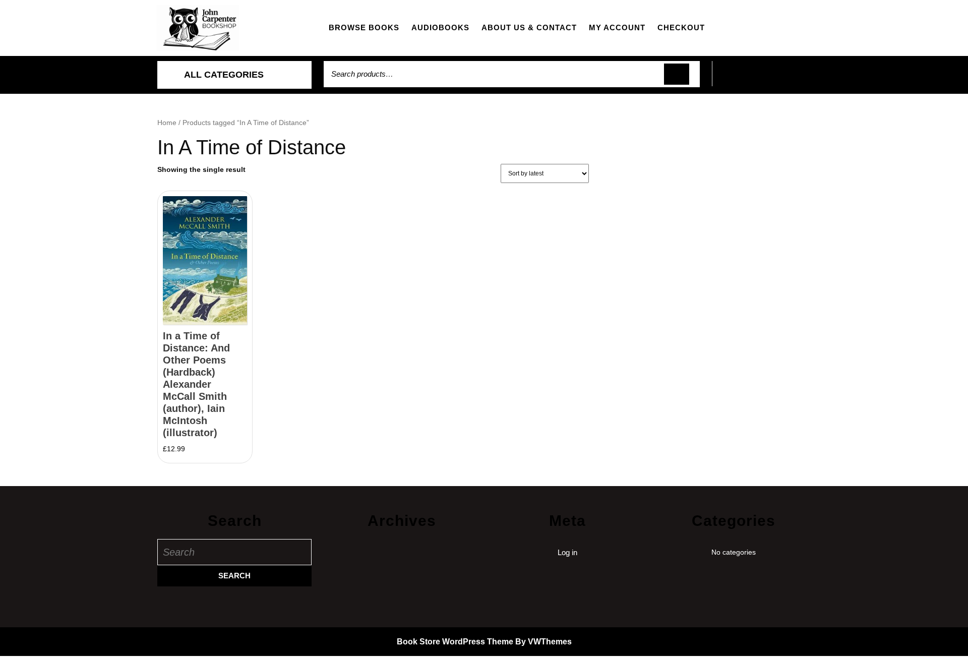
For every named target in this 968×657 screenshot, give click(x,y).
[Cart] (761, 79)
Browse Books (364, 27)
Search (676, 74)
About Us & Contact (529, 27)
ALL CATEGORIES (224, 75)
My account (617, 27)
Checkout (681, 27)
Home (166, 123)
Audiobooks (440, 27)
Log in (567, 552)
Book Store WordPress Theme (455, 641)
